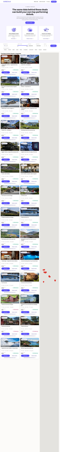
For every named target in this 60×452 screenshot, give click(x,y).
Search (53, 45)
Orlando (5, 49)
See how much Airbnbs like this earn (10, 74)
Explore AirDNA (30, 22)
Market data (36, 1)
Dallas (14, 49)
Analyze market (14, 72)
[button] (43, 282)
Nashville (44, 49)
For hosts (48, 1)
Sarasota (40, 49)
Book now (5, 72)
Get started (54, 1)
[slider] (17, 45)
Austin (17, 49)
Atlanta (36, 49)
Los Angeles (25, 49)
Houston (9, 49)
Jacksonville (31, 49)
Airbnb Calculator (42, 1)
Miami (21, 49)
